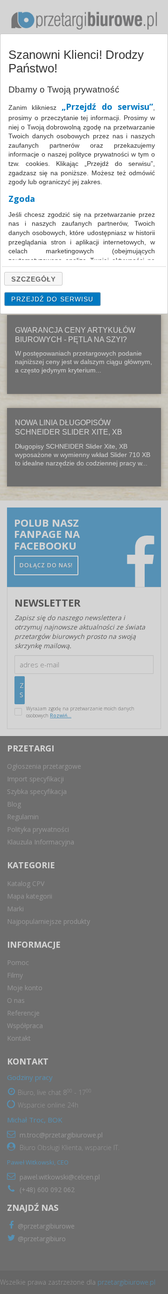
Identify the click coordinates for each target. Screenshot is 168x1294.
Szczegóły (33, 279)
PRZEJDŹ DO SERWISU (52, 299)
